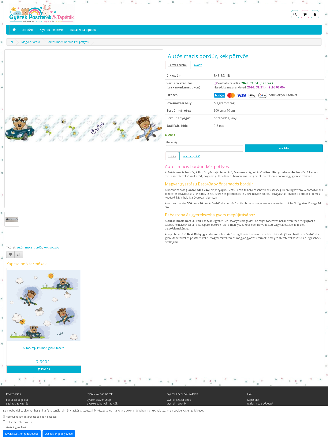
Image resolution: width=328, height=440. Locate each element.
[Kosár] (305, 14)
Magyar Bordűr (30, 42)
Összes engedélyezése (59, 433)
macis (28, 247)
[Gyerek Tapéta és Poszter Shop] (59, 13)
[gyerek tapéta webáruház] (14, 29)
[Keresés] (295, 14)
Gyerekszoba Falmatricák (102, 403)
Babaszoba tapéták (83, 30)
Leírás (172, 156)
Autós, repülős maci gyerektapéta (43, 348)
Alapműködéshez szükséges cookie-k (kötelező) (31, 416)
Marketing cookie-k (15, 427)
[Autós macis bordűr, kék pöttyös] (83, 128)
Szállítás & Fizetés (17, 403)
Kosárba (283, 148)
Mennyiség (171, 142)
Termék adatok (177, 65)
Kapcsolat (253, 399)
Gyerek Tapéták (176, 403)
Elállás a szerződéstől (260, 403)
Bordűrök (28, 30)
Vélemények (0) (192, 156)
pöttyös (54, 247)
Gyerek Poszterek (52, 30)
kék (46, 247)
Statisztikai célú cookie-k (18, 422)
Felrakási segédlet (17, 399)
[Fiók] (315, 14)
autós (20, 247)
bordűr (38, 247)
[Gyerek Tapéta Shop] (11, 42)
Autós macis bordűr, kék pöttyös (68, 42)
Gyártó (198, 65)
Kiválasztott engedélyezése (22, 433)
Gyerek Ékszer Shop (99, 399)
